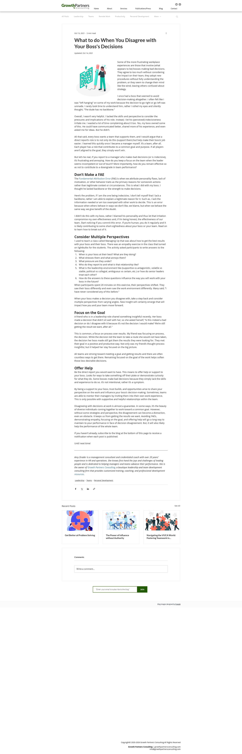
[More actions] (166, 33)
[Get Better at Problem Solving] (80, 520)
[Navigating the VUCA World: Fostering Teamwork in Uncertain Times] (162, 520)
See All (177, 506)
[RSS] (180, 4)
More (156, 16)
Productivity (120, 16)
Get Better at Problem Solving (80, 535)
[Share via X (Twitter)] (82, 489)
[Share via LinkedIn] (88, 489)
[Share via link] (94, 489)
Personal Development (139, 16)
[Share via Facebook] (75, 489)
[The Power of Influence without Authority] (121, 520)
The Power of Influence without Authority (117, 536)
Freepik (177, 604)
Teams (91, 16)
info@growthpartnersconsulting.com (165, 749)
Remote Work (104, 16)
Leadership (78, 16)
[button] (177, 16)
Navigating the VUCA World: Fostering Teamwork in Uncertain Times (161, 536)
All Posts (65, 16)
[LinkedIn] (176, 4)
